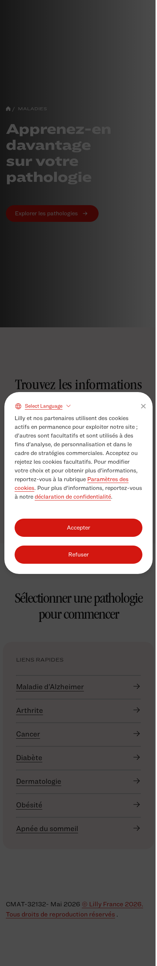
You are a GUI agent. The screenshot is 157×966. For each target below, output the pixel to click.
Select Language (43, 406)
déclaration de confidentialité (73, 496)
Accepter (78, 527)
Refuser (78, 554)
